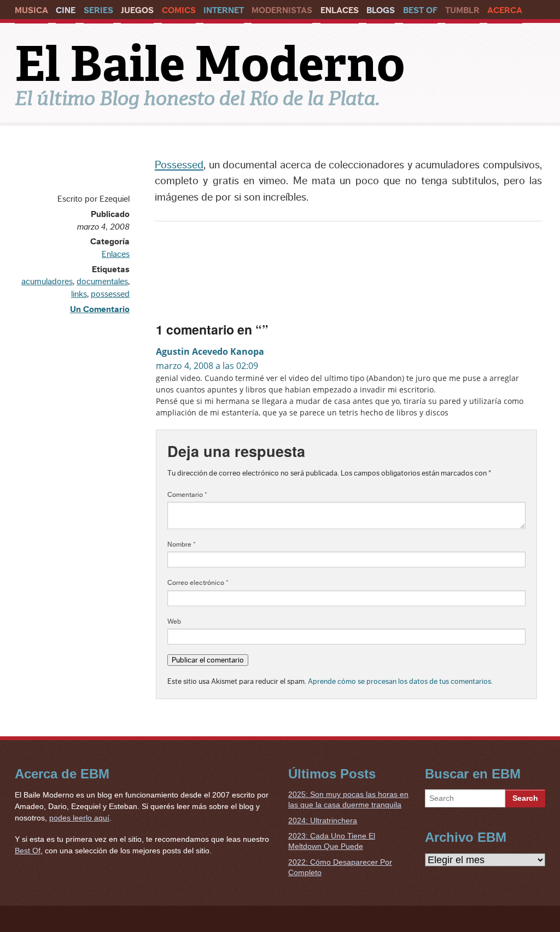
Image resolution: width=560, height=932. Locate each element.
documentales (102, 281)
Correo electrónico (198, 582)
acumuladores (47, 281)
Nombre (181, 544)
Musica (31, 10)
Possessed (179, 165)
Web (174, 621)
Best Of (420, 10)
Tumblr (462, 10)
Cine (65, 10)
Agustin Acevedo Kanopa (210, 351)
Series (98, 10)
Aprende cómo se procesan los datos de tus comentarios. (400, 681)
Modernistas (282, 10)
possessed (110, 294)
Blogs (380, 10)
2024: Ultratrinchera (322, 820)
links (79, 294)
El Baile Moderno (210, 64)
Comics (179, 10)
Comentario (187, 494)
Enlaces (339, 10)
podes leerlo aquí (79, 817)
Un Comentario (100, 309)
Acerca (504, 10)
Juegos (137, 10)
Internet (223, 10)
